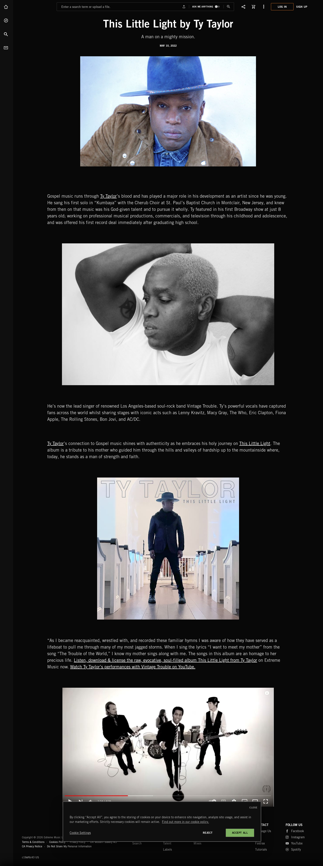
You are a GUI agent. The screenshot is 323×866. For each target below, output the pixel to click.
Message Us (263, 831)
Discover (6, 20)
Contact (6, 47)
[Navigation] (264, 6)
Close (253, 807)
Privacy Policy (77, 842)
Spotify (296, 849)
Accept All (240, 832)
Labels (167, 849)
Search (6, 34)
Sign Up (301, 6)
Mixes (197, 843)
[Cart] (254, 6)
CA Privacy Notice (32, 846)
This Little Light (254, 443)
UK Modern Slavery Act (103, 842)
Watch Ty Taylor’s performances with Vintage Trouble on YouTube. (132, 666)
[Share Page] (243, 6)
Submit (228, 7)
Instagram (298, 837)
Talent (167, 843)
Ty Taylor (108, 196)
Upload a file (184, 7)
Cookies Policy (57, 842)
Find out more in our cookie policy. (185, 822)
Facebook (297, 831)
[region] (162, 821)
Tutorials (261, 849)
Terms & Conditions (33, 842)
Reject (208, 832)
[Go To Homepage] (37, 6)
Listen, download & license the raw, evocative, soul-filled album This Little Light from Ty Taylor (165, 660)
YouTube (297, 843)
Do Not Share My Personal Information (69, 846)
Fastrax (260, 843)
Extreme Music (39, 826)
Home (6, 6)
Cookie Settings (80, 833)
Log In (282, 6)
